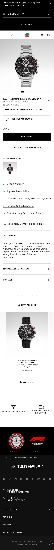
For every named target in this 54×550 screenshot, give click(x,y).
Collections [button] (10, 509)
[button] (42, 34)
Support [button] (8, 525)
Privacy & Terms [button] (13, 533)
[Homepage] (27, 35)
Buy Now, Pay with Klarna (19, 191)
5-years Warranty (15, 184)
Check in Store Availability (27, 147)
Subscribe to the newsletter (19, 491)
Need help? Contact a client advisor (26, 224)
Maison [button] (7, 517)
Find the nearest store (16, 499)
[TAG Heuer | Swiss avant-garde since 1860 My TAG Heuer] (27, 466)
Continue (36, 25)
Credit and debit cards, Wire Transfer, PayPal (29, 199)
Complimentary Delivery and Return (24, 213)
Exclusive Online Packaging (20, 206)
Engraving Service (13, 412)
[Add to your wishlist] (49, 100)
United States (14, 14)
